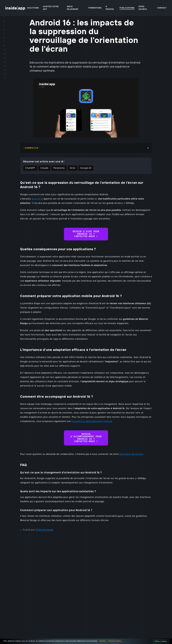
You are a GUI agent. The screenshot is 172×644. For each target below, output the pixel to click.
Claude (44, 168)
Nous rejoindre (72, 8)
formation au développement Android (91, 421)
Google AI (85, 168)
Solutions (33, 8)
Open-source (143, 8)
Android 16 (37, 199)
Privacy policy (115, 641)
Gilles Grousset (44, 530)
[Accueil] (15, 8)
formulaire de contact (131, 454)
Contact (162, 8)
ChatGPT (30, 168)
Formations (95, 8)
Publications (127, 8)
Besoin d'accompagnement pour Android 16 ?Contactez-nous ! (86, 438)
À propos (110, 8)
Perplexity (59, 168)
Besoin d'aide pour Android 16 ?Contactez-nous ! (86, 234)
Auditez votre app (51, 8)
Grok (72, 168)
